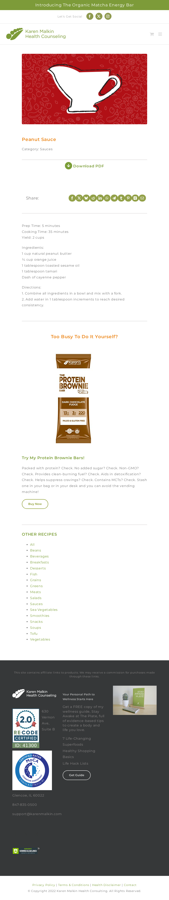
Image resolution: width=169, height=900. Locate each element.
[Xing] (132, 198)
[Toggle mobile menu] (160, 34)
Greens (36, 586)
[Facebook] (69, 198)
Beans (35, 550)
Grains (35, 580)
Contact (130, 885)
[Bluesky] (83, 198)
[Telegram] (111, 198)
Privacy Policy (43, 885)
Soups (35, 628)
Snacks (36, 622)
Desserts (38, 568)
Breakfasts (39, 562)
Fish (34, 574)
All (32, 545)
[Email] (139, 198)
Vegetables (40, 639)
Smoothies (39, 616)
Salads (36, 598)
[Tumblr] (118, 198)
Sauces (36, 604)
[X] (76, 198)
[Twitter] (26, 834)
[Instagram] (36, 834)
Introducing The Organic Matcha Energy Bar (84, 4)
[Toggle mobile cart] (152, 34)
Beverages (39, 556)
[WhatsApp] (104, 198)
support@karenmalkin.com (37, 814)
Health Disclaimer (106, 885)
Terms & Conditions (73, 885)
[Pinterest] (125, 198)
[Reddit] (90, 198)
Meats (35, 592)
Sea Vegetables (44, 610)
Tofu (34, 634)
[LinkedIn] (97, 198)
